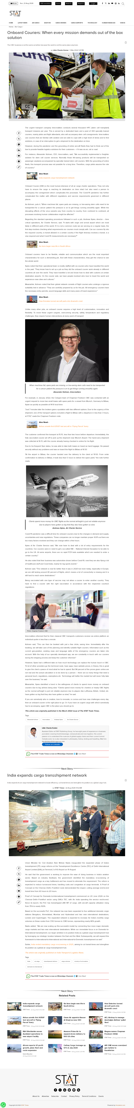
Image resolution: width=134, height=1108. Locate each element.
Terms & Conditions (89, 1096)
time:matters (46, 719)
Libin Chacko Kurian (49, 728)
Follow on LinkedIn (52, 744)
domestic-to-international (34, 967)
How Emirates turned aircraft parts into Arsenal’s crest (60, 301)
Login (93, 4)
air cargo (37, 961)
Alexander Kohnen (32, 719)
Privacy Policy (74, 1096)
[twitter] (106, 3)
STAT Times (26, 1009)
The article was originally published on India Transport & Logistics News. (54, 953)
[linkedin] (109, 3)
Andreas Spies (58, 719)
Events (58, 3)
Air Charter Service (72, 719)
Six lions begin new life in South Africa (54, 246)
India (28, 961)
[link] (19, 167)
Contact (64, 1096)
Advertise (45, 1096)
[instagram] (116, 3)
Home (11, 23)
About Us (36, 1096)
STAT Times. (25, 1105)
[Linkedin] (19, 150)
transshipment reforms (50, 961)
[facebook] (102, 3)
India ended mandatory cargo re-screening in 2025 (52, 944)
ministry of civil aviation (81, 961)
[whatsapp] (19, 144)
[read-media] (32, 178)
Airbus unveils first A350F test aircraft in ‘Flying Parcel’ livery (63, 426)
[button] (67, 42)
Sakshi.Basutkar (27, 1054)
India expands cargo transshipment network (56, 178)
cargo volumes (66, 961)
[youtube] (112, 3)
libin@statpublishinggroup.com (53, 741)
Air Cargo (18, 27)
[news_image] (14, 1006)
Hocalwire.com (120, 1105)
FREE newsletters (45, 3)
